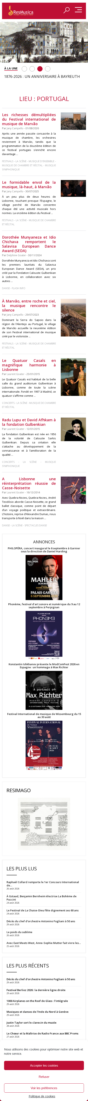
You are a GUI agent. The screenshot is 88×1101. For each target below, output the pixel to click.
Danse (6, 288)
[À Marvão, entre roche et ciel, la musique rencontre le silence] (73, 317)
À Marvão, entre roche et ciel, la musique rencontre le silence (29, 306)
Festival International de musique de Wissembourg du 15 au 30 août (44, 715)
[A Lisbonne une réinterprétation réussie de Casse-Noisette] (73, 490)
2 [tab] (32, 68)
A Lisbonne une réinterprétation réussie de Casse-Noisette (29, 483)
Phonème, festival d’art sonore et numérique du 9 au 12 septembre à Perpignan (44, 606)
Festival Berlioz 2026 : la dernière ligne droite (36, 990)
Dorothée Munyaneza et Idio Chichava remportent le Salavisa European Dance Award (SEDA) (29, 244)
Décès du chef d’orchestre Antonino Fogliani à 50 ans (41, 979)
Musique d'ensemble (41, 161)
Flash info (18, 288)
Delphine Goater (16, 255)
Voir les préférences (44, 1088)
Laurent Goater (15, 374)
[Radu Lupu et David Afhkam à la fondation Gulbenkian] (73, 429)
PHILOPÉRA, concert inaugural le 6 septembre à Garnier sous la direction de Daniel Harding (44, 550)
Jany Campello (15, 128)
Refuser (44, 1076)
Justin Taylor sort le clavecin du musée (31, 1022)
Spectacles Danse (36, 525)
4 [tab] (47, 68)
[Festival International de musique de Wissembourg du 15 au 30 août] (44, 745)
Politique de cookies (42, 1096)
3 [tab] (40, 68)
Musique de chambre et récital (22, 165)
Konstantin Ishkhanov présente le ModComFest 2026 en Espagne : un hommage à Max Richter (44, 666)
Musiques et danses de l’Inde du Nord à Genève (38, 1012)
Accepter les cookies (44, 1065)
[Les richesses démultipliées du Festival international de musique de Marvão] (73, 121)
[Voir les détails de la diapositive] (44, 42)
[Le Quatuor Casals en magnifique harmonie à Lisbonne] (73, 377)
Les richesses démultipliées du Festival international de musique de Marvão (29, 119)
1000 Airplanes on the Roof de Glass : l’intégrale (37, 1001)
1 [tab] (24, 68)
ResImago (19, 790)
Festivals (7, 161)
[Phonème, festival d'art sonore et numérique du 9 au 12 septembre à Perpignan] (44, 636)
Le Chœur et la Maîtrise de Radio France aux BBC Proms (42, 1033)
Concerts (8, 403)
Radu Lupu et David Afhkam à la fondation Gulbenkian (29, 422)
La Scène (21, 161)
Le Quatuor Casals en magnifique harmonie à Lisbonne (29, 365)
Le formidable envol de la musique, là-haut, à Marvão (29, 184)
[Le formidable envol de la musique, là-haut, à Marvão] (73, 188)
